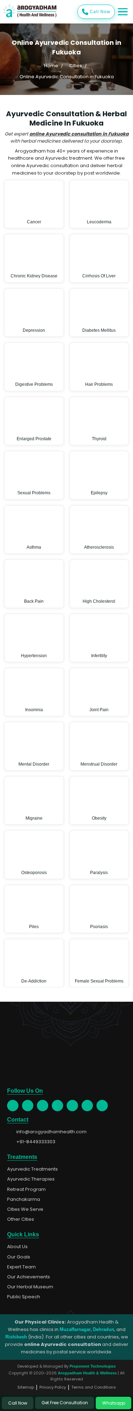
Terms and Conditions (93, 1387)
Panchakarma (23, 1199)
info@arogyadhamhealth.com (51, 1132)
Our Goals (18, 1257)
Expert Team (21, 1267)
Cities (75, 65)
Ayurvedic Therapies (31, 1179)
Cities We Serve (25, 1209)
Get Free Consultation (64, 1403)
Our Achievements (28, 1277)
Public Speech (23, 1297)
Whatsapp (113, 1403)
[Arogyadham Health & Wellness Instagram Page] (42, 1105)
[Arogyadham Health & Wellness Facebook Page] (12, 1105)
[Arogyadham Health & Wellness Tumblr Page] (72, 1105)
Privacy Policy (52, 1387)
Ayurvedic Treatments (32, 1169)
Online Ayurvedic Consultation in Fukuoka (67, 76)
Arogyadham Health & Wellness (87, 1373)
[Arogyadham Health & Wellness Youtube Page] (57, 1105)
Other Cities (20, 1219)
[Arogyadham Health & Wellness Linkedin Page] (102, 1105)
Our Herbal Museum (30, 1287)
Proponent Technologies (93, 1366)
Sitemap (25, 1387)
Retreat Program (26, 1189)
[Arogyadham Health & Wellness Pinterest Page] (87, 1105)
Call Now (100, 11)
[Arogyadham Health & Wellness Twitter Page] (27, 1105)
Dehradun (103, 1329)
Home (51, 65)
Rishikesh (16, 1337)
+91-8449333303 (35, 1142)
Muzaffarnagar (75, 1329)
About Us (17, 1247)
